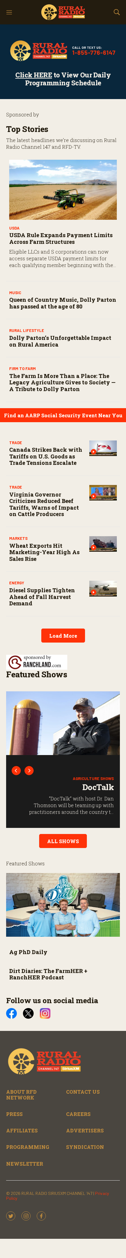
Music (15, 292)
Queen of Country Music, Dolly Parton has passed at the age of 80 (62, 303)
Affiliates (22, 1130)
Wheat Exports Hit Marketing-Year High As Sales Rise (44, 552)
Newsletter (24, 1164)
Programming (27, 1147)
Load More (63, 636)
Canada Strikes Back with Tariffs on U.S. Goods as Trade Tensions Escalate (45, 456)
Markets (18, 538)
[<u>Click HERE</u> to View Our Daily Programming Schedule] (63, 51)
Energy (16, 582)
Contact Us (83, 1092)
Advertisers (85, 1130)
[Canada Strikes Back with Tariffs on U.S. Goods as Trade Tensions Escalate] (103, 448)
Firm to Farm (22, 368)
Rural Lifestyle (26, 330)
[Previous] (16, 770)
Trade (15, 442)
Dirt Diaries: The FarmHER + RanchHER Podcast (48, 974)
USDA (14, 228)
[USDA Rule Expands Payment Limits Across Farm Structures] (63, 190)
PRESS (14, 1114)
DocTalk (98, 787)
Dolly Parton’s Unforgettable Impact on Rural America (60, 341)
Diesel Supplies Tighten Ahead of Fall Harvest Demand (42, 596)
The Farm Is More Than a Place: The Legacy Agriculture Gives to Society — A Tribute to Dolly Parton (62, 382)
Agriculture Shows (93, 778)
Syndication (85, 1147)
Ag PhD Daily (28, 952)
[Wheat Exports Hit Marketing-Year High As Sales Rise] (103, 544)
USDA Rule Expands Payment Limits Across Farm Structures (61, 238)
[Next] (29, 770)
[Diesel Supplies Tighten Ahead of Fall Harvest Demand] (103, 588)
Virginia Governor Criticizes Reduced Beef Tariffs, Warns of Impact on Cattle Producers (44, 504)
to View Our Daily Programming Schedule (63, 78)
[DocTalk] (63, 723)
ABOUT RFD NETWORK (21, 1094)
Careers (78, 1114)
